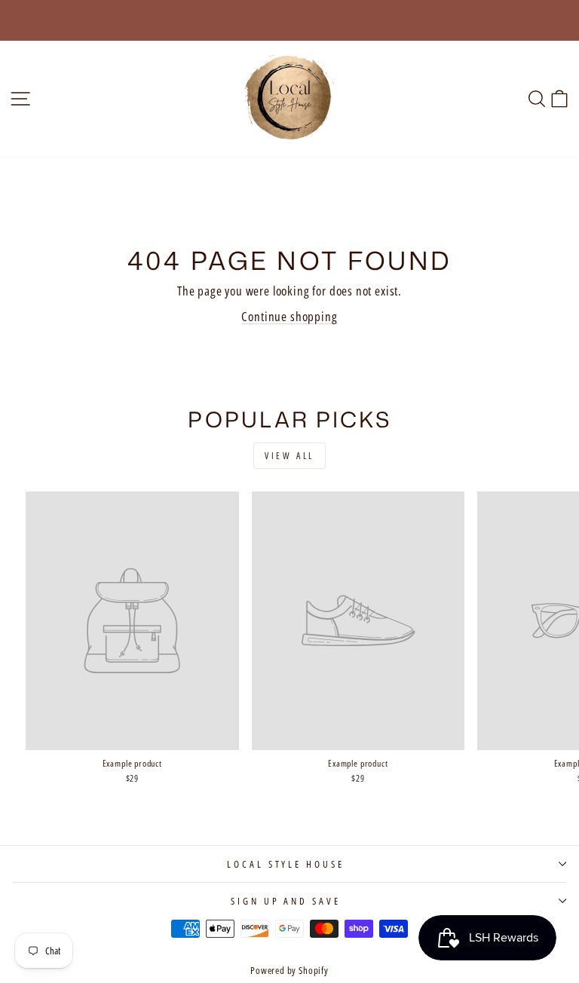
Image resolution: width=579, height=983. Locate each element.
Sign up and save (286, 901)
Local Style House (286, 864)
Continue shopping (289, 316)
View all (289, 455)
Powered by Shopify (289, 970)
